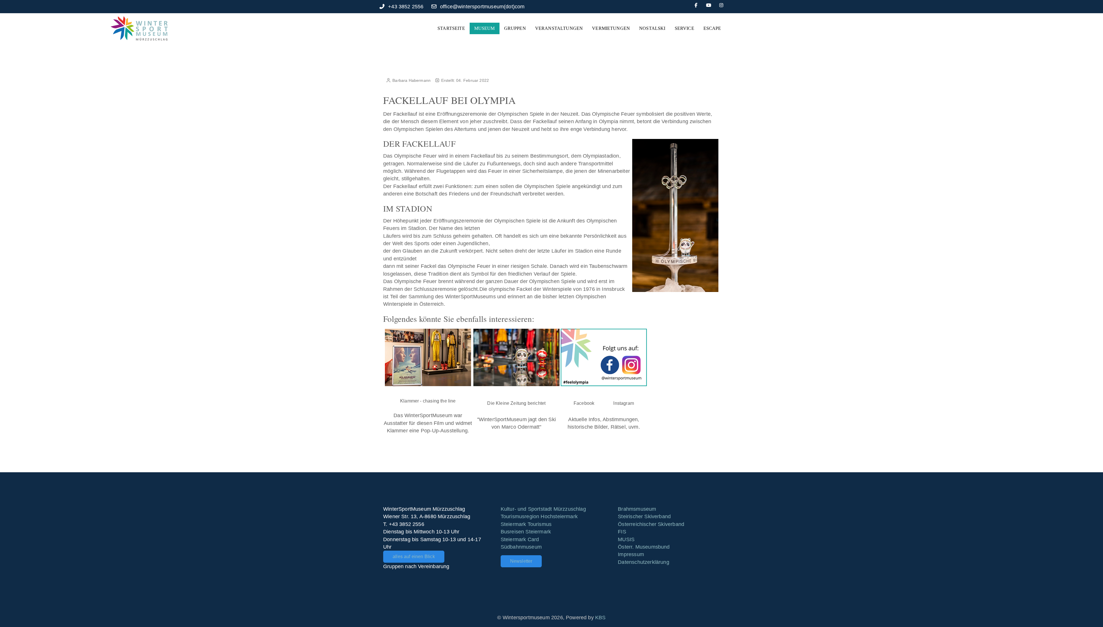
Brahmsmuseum (637, 509)
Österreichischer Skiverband (651, 524)
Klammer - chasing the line (428, 400)
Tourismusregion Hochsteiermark (539, 516)
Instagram (623, 403)
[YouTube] (708, 5)
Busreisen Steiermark (526, 532)
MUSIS (626, 539)
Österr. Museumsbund (644, 547)
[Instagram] (721, 5)
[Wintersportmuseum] (139, 28)
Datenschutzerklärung (643, 562)
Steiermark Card (520, 539)
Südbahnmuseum (521, 547)
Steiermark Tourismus (526, 524)
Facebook (584, 403)
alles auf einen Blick (414, 556)
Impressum (631, 554)
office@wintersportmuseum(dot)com (482, 6)
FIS (622, 532)
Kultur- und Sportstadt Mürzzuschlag (543, 509)
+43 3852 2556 (405, 6)
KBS (600, 617)
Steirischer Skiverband (644, 516)
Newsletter (521, 561)
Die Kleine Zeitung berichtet (516, 403)
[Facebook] (696, 5)
